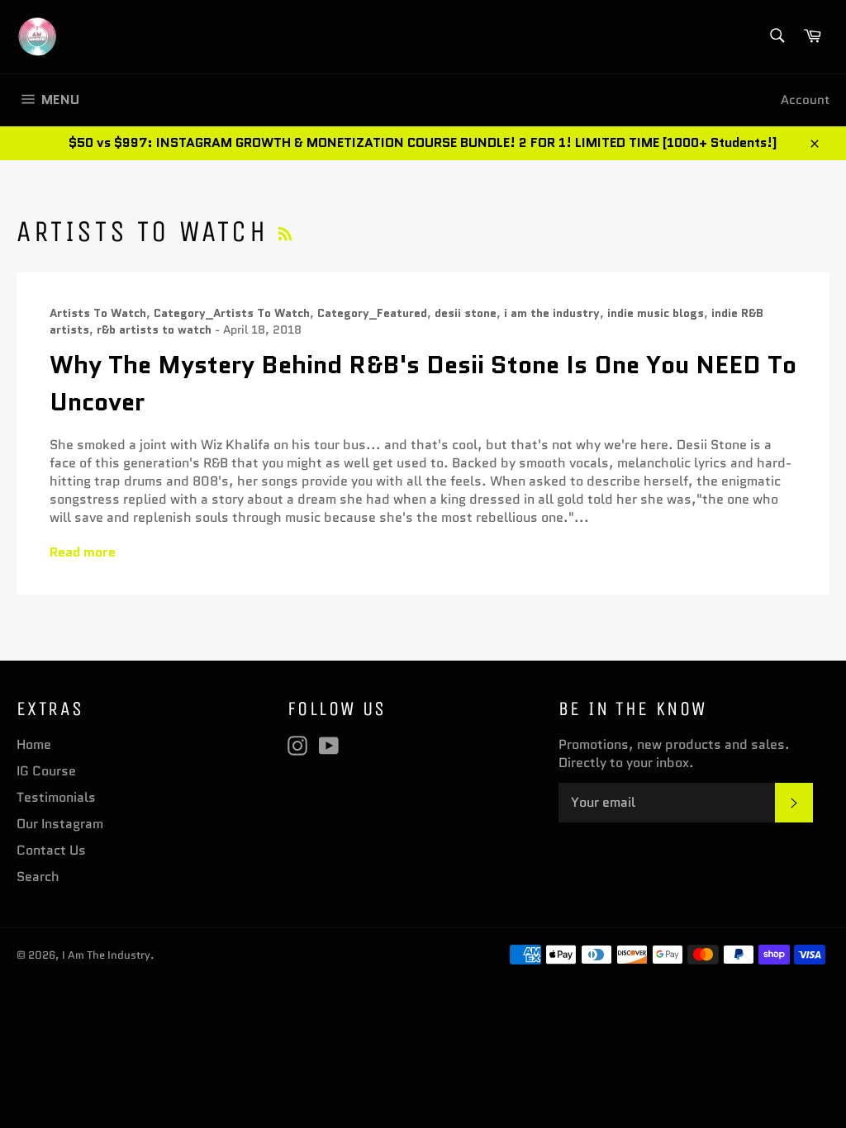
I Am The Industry (106, 955)
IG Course (46, 770)
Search (38, 876)
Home (34, 744)
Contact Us (51, 850)
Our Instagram (60, 823)
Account (805, 100)
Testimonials (56, 797)
